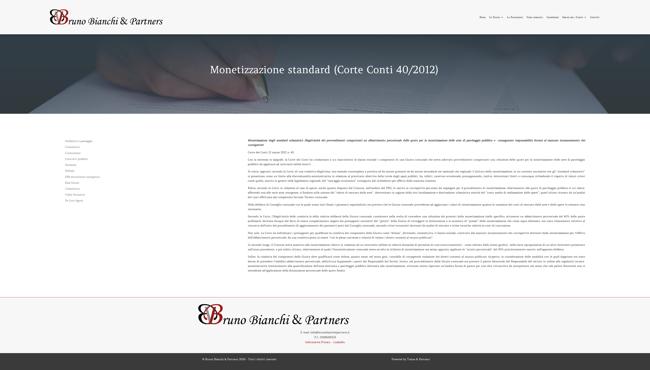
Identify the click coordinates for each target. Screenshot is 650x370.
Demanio (70, 164)
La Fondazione (515, 17)
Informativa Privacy (317, 342)
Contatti (594, 17)
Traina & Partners (418, 359)
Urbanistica (72, 188)
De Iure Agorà (74, 200)
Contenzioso (73, 153)
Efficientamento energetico (82, 176)
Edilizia (69, 170)
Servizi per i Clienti (572, 17)
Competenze (553, 17)
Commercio (72, 147)
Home (482, 17)
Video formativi (534, 17)
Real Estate (72, 182)
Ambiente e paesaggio (79, 141)
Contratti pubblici (76, 159)
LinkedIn (339, 342)
